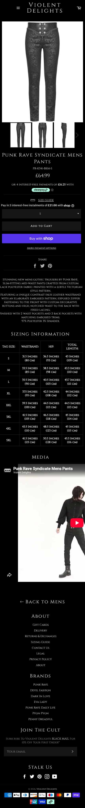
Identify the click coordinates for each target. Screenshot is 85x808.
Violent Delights (47, 789)
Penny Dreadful (40, 719)
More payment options (41, 248)
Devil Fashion (40, 690)
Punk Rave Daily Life (41, 707)
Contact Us (40, 648)
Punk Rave (40, 684)
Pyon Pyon (40, 713)
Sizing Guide (40, 642)
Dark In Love (40, 696)
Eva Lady (40, 702)
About (40, 665)
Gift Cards (41, 625)
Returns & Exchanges (40, 636)
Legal (40, 653)
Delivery (40, 630)
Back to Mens (44, 602)
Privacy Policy (40, 659)
